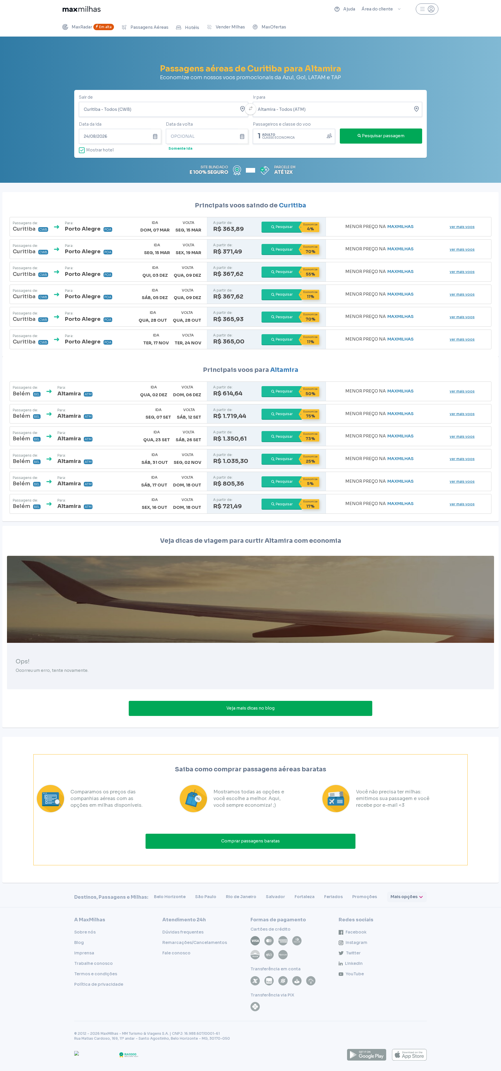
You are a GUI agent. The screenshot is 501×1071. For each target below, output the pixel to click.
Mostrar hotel (100, 150)
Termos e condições (95, 973)
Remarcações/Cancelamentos (194, 942)
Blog (79, 942)
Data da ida (90, 124)
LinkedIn (354, 963)
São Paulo (205, 896)
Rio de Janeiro (241, 896)
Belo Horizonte (170, 896)
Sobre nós (85, 932)
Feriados (333, 896)
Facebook (356, 932)
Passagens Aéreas (149, 27)
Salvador (275, 896)
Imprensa (84, 953)
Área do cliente (377, 9)
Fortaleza (305, 896)
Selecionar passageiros (294, 135)
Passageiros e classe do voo (282, 124)
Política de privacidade (98, 984)
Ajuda (349, 9)
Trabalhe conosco (93, 963)
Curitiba (292, 205)
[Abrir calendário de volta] (243, 136)
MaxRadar (92, 27)
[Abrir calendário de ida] (156, 136)
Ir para (259, 97)
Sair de (86, 97)
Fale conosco (176, 953)
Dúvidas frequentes (183, 932)
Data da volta (179, 124)
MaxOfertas (274, 27)
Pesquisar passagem (383, 135)
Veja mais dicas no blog (250, 708)
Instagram (356, 942)
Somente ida (180, 148)
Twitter (353, 953)
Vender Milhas (230, 27)
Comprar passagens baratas (250, 841)
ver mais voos (462, 227)
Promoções (364, 896)
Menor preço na (379, 226)
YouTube (355, 973)
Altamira (284, 370)
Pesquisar (284, 227)
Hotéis (192, 27)
